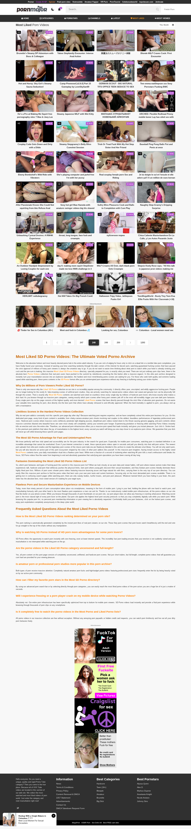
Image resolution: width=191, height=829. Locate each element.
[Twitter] (18, 808)
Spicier (52, 2)
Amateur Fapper (91, 2)
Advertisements (63, 801)
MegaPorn (76, 823)
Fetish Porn (169, 9)
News (58, 784)
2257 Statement (63, 798)
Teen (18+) (101, 787)
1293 (143, 342)
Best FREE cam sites (111, 823)
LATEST (116, 18)
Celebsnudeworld (129, 2)
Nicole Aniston (143, 798)
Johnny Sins (142, 801)
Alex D (140, 787)
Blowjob (100, 791)
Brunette (100, 798)
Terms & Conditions (64, 787)
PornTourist (115, 2)
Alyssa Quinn (143, 784)
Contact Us (61, 805)
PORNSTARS (72, 18)
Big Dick (100, 801)
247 (81, 342)
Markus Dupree (144, 791)
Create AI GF (41, 2)
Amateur (100, 794)
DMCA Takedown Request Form (70, 808)
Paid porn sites (63, 2)
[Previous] (57, 342)
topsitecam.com (146, 2)
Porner (31, 2)
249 (106, 342)
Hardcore (101, 784)
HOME (26, 18)
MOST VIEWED (163, 18)
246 (69, 342)
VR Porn (104, 2)
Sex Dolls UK (97, 823)
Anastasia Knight (144, 794)
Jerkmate (159, 2)
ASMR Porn (85, 823)
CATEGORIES (48, 18)
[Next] (130, 342)
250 (118, 342)
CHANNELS (95, 18)
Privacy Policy (62, 791)
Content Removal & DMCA (68, 794)
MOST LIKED (138, 18)
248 (94, 342)
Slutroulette (77, 2)
